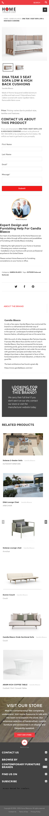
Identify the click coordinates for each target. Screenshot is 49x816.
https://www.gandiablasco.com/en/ (18, 368)
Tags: (25, 272)
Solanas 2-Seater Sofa (19, 460)
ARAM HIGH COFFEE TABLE (21, 685)
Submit (22, 188)
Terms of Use (23, 812)
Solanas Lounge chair (18, 548)
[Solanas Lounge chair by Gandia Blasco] (23, 529)
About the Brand (14, 306)
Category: (5, 272)
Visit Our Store (24, 735)
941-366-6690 (6, 134)
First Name (7, 144)
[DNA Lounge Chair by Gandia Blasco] (23, 485)
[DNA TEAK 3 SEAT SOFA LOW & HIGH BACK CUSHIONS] (8, 67)
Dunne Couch (15, 595)
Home (6, 19)
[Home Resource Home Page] (9, 10)
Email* (5, 164)
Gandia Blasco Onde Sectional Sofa (25, 637)
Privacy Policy (35, 812)
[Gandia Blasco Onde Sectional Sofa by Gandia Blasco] (25, 619)
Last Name (6, 154)
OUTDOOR (30, 272)
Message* (6, 175)
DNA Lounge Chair (17, 502)
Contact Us (10, 752)
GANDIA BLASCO (15, 19)
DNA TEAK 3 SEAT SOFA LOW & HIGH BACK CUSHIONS (17, 80)
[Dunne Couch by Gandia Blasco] (23, 575)
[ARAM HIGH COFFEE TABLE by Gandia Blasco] (23, 665)
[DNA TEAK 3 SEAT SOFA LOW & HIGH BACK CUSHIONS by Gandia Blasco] (24, 44)
